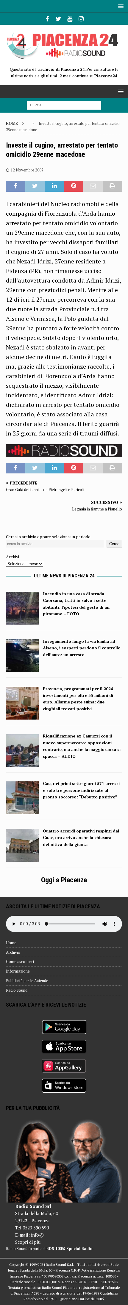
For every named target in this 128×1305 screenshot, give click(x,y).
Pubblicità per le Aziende (27, 980)
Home (11, 942)
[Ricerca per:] (64, 105)
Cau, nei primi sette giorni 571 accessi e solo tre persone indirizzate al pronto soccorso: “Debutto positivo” (81, 790)
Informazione (18, 971)
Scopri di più (27, 1242)
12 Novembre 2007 (27, 170)
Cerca (114, 544)
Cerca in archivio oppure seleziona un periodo (48, 536)
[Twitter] (58, 19)
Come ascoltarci (20, 961)
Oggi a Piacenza (64, 880)
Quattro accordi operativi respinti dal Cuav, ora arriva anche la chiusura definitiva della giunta (81, 837)
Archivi (12, 556)
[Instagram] (81, 19)
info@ (37, 1235)
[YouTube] (70, 19)
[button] (120, 6)
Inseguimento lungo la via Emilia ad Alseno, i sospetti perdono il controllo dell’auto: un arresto (82, 647)
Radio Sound (16, 990)
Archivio (13, 952)
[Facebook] (47, 19)
